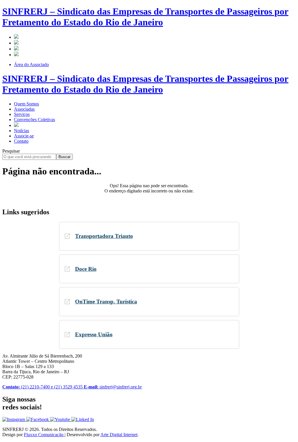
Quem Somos (26, 103)
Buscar (64, 157)
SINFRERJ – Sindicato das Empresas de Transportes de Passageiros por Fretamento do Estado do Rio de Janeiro (145, 16)
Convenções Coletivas (34, 119)
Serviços (22, 114)
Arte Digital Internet (118, 434)
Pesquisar (11, 150)
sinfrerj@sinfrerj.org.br (113, 386)
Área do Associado (31, 64)
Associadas (24, 109)
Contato (21, 141)
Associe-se (24, 135)
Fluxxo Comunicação (44, 434)
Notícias (21, 130)
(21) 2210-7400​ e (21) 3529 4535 (43, 386)
